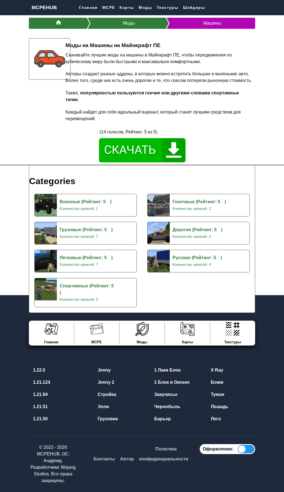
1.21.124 (41, 382)
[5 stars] (95, 132)
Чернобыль (166, 406)
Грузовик (107, 418)
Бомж (216, 382)
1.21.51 (40, 406)
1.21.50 (40, 418)
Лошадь (219, 406)
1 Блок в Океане (171, 382)
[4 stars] (88, 132)
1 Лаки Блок (167, 370)
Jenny (104, 370)
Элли (103, 406)
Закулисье (165, 394)
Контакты (104, 459)
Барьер (162, 418)
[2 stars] (75, 132)
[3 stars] (82, 132)
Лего (215, 418)
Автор (127, 459)
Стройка (106, 394)
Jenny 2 (105, 382)
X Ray (216, 370)
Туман (217, 394)
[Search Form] (250, 7)
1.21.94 (40, 394)
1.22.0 (38, 370)
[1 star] (68, 132)
